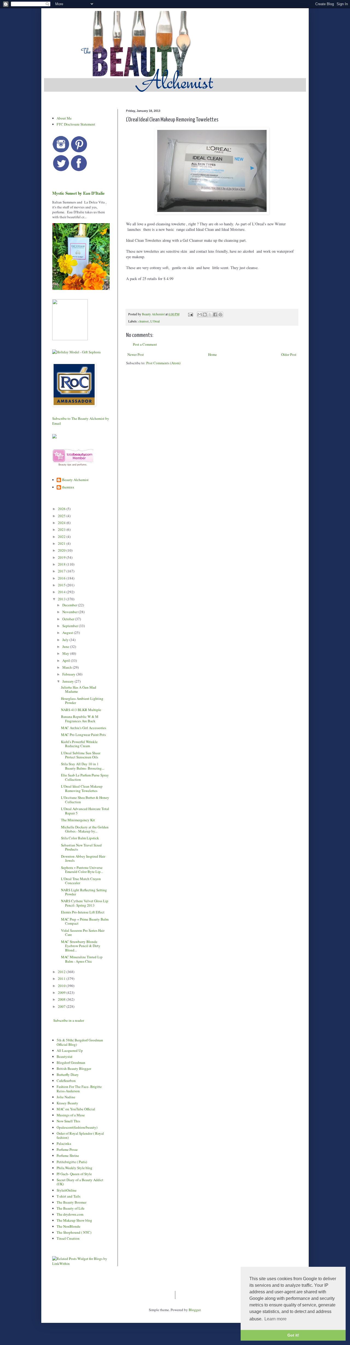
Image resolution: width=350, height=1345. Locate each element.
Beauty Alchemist (75, 480)
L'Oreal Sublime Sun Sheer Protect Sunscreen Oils (80, 755)
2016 (62, 578)
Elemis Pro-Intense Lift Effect (82, 912)
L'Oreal (155, 321)
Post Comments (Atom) (163, 362)
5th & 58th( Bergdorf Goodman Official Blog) (80, 1042)
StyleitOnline (67, 1190)
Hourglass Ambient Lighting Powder (82, 700)
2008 (62, 999)
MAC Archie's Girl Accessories (83, 727)
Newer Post (135, 354)
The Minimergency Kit (78, 819)
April (66, 660)
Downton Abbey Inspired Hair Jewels (83, 858)
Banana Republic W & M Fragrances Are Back (79, 718)
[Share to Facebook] (215, 314)
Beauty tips (65, 464)
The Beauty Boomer (71, 1202)
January (68, 681)
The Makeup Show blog (74, 1220)
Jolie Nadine (66, 1096)
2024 (62, 522)
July (65, 639)
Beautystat (64, 1056)
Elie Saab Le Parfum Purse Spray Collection (85, 777)
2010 (62, 985)
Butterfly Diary (68, 1074)
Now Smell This (68, 1121)
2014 (62, 591)
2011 (62, 978)
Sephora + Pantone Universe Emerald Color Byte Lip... (82, 869)
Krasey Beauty (67, 1103)
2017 (62, 571)
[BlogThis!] (205, 314)
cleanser (143, 321)
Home (212, 354)
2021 (62, 543)
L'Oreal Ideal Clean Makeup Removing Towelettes (82, 788)
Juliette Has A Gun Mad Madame (78, 689)
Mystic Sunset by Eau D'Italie (78, 193)
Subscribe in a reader (68, 1020)
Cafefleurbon (66, 1080)
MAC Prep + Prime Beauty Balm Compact (85, 921)
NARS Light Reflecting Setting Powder (84, 892)
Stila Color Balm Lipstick (80, 837)
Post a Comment (145, 344)
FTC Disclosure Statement (76, 124)
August (68, 632)
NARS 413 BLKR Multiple (81, 709)
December (70, 604)
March (67, 667)
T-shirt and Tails (68, 1196)
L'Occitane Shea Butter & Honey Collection (85, 799)
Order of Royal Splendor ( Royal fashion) (80, 1135)
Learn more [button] (275, 1319)
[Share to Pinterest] (220, 314)
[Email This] (199, 314)
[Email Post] (190, 314)
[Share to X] (210, 314)
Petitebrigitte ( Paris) (72, 1161)
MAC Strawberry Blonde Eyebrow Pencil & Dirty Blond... (80, 946)
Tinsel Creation (68, 1238)
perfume (81, 464)
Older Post (288, 354)
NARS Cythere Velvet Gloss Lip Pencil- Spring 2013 (84, 903)
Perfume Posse (67, 1149)
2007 (62, 1006)
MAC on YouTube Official (76, 1109)
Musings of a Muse (71, 1115)
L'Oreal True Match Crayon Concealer (81, 881)
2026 (62, 508)
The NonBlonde (68, 1226)
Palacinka (64, 1143)
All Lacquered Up (70, 1050)
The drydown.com (70, 1214)
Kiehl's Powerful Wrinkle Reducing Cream (79, 744)
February (69, 674)
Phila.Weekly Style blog (74, 1167)
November (70, 611)
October (68, 618)
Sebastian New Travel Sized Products (81, 847)
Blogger (194, 1309)
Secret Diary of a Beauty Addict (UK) (80, 1182)
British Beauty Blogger (74, 1068)
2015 (62, 585)
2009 (62, 992)
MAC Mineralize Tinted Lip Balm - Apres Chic (82, 959)
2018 (62, 564)
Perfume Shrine (68, 1155)
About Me (64, 118)
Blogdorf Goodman (71, 1062)
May (66, 653)
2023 (62, 529)
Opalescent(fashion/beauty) (77, 1127)
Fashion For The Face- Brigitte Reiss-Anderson (79, 1088)
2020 (62, 550)
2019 (62, 557)
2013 (62, 598)
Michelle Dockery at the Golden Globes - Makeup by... (85, 829)
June (66, 646)
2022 (62, 536)
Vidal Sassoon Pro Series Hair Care (82, 932)
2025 (62, 515)
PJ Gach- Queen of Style (74, 1173)
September (70, 625)
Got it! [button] (293, 1335)
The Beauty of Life (70, 1208)
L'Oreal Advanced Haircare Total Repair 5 (85, 811)
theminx (68, 487)
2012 (62, 971)
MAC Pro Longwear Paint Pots (83, 734)
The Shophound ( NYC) (74, 1232)
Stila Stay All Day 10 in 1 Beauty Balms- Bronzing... (82, 766)
